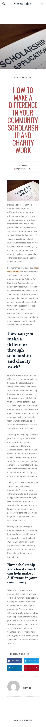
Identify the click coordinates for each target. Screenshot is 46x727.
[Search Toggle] (4, 4)
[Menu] (42, 4)
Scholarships (23, 78)
